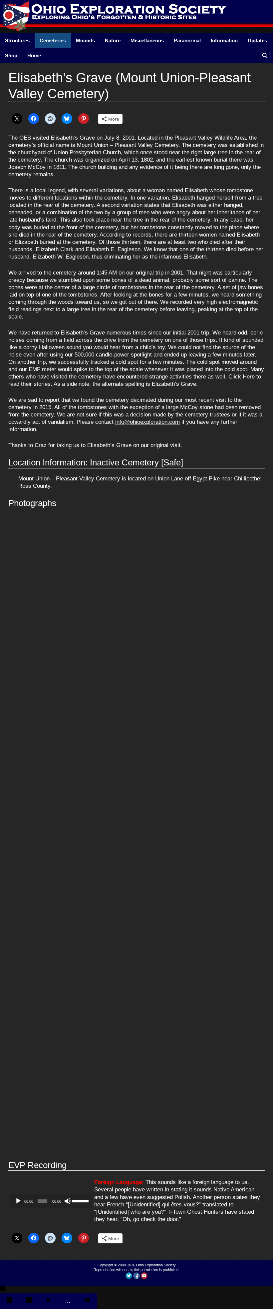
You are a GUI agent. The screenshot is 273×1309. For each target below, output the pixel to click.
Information (224, 40)
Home (34, 55)
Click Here (241, 376)
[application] (51, 1201)
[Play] (18, 1201)
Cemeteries (53, 40)
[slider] (80, 1200)
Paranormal (187, 40)
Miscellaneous (147, 40)
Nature (113, 40)
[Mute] (67, 1201)
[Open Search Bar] (265, 55)
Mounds (85, 40)
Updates (257, 40)
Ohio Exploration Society (156, 1265)
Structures (17, 40)
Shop (11, 55)
